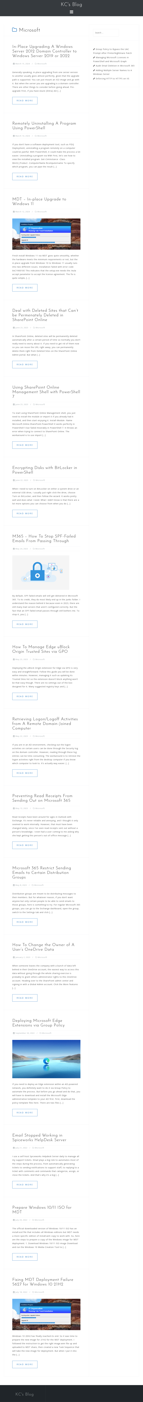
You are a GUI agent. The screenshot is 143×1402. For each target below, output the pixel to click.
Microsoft (42, 63)
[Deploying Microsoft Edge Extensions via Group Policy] (46, 1059)
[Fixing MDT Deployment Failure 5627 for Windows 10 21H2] (46, 1314)
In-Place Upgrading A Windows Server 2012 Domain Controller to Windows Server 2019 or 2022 (44, 51)
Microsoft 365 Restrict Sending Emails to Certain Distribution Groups (41, 873)
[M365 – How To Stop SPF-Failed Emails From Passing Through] (40, 572)
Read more (25, 100)
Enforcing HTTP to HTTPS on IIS (112, 78)
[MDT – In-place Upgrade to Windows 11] (46, 233)
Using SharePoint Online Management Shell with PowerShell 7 (46, 392)
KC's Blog (71, 4)
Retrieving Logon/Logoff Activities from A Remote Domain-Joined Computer (45, 724)
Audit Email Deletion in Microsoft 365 (115, 65)
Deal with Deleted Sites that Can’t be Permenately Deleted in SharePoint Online (45, 315)
